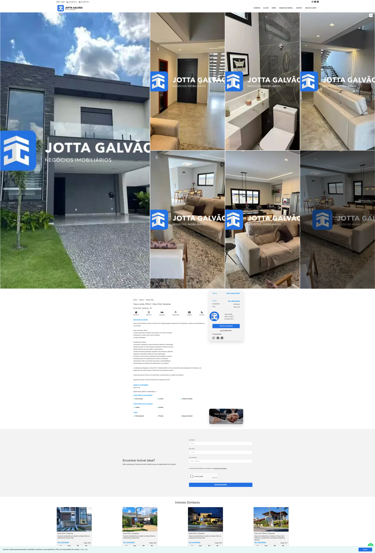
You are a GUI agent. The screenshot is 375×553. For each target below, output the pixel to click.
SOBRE (274, 8)
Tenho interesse (226, 326)
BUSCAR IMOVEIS (221, 485)
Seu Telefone (193, 457)
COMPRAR (257, 8)
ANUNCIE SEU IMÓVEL (286, 8)
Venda (141, 300)
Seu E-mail (192, 448)
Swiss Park (150, 300)
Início (135, 300)
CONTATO (299, 8)
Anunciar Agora (225, 418)
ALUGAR (266, 8)
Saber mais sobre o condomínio (144, 391)
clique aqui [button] (84, 549)
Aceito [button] (365, 549)
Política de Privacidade (220, 468)
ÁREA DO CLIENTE (310, 8)
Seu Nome (192, 440)
